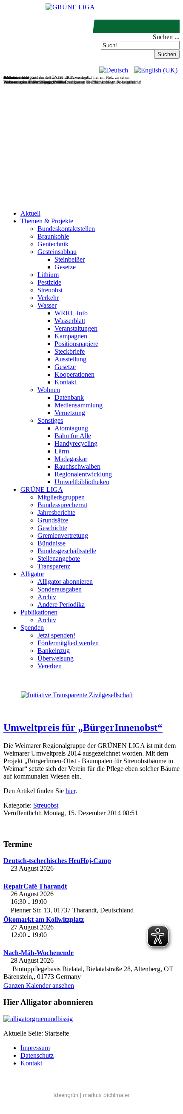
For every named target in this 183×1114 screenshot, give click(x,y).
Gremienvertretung (62, 535)
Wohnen (48, 389)
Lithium (48, 274)
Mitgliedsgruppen (61, 497)
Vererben (49, 666)
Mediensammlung (78, 405)
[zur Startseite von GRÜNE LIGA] (70, 7)
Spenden (32, 627)
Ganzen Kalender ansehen (38, 985)
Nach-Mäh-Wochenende (38, 952)
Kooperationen (74, 374)
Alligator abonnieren (65, 581)
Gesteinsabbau (57, 251)
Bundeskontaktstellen (66, 228)
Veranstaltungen (75, 328)
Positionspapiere (76, 343)
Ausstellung (70, 359)
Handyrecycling (75, 443)
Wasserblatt (69, 320)
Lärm (61, 451)
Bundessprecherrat (62, 504)
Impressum (35, 1047)
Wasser (47, 305)
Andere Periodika (61, 604)
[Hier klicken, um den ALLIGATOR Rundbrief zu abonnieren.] (91, 1019)
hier (70, 790)
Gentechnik (53, 244)
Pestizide (49, 282)
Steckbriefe (69, 351)
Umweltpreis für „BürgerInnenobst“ (83, 727)
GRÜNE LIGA (41, 489)
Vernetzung (69, 412)
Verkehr (48, 297)
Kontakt (65, 382)
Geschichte (52, 527)
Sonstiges (50, 420)
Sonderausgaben (59, 589)
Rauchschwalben (77, 466)
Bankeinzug (53, 650)
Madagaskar (70, 458)
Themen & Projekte (46, 221)
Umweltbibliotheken (81, 481)
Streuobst (50, 290)
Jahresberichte (56, 512)
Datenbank (69, 397)
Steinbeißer (69, 259)
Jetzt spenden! (56, 635)
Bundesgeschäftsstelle (66, 550)
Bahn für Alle (72, 435)
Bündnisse (51, 543)
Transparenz (53, 566)
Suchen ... (166, 36)
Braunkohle (53, 236)
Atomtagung (71, 428)
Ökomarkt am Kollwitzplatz (43, 919)
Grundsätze (52, 520)
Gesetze (65, 267)
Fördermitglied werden (68, 642)
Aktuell (30, 213)
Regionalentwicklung (83, 474)
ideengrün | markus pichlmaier (91, 1095)
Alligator (32, 573)
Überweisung (55, 658)
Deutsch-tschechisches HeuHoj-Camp (57, 860)
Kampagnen (70, 336)
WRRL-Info (71, 313)
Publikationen (38, 612)
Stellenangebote (58, 558)
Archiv (46, 596)
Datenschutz (37, 1055)
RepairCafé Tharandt (35, 886)
